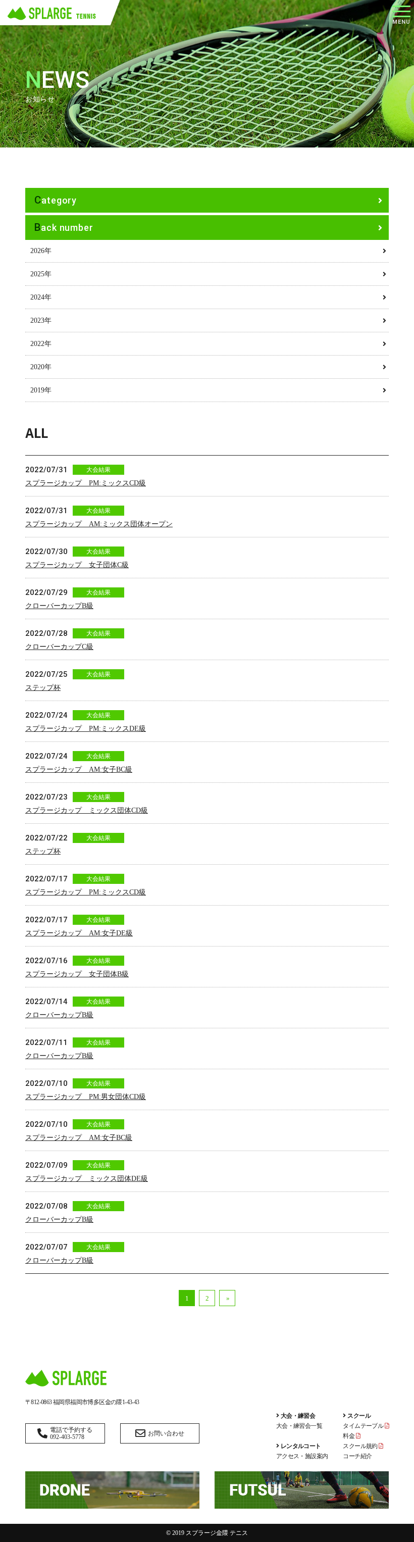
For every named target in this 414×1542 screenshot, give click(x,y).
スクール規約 (361, 1446)
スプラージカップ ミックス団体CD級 (86, 810)
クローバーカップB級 (59, 606)
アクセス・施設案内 (302, 1456)
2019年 (40, 390)
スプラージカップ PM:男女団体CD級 (85, 1097)
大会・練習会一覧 (299, 1425)
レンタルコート (301, 1446)
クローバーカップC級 (59, 647)
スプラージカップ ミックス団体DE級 (86, 1178)
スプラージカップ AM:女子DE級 (79, 933)
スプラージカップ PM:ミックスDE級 (85, 728)
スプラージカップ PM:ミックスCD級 (85, 483)
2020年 (40, 367)
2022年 (40, 343)
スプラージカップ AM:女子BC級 (78, 769)
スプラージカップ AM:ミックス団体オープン (99, 524)
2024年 (40, 297)
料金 (349, 1435)
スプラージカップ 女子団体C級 (77, 565)
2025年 (40, 274)
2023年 (40, 320)
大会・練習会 (298, 1415)
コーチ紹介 (357, 1456)
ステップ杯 (43, 687)
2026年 (40, 251)
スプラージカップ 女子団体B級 (77, 974)
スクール (359, 1415)
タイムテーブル (363, 1425)
